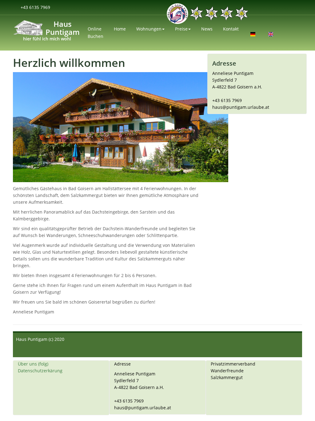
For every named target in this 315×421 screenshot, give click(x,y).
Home (120, 29)
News (207, 29)
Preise (181, 29)
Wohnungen (148, 29)
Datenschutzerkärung (40, 371)
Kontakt (231, 29)
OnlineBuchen (95, 32)
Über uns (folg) (33, 364)
